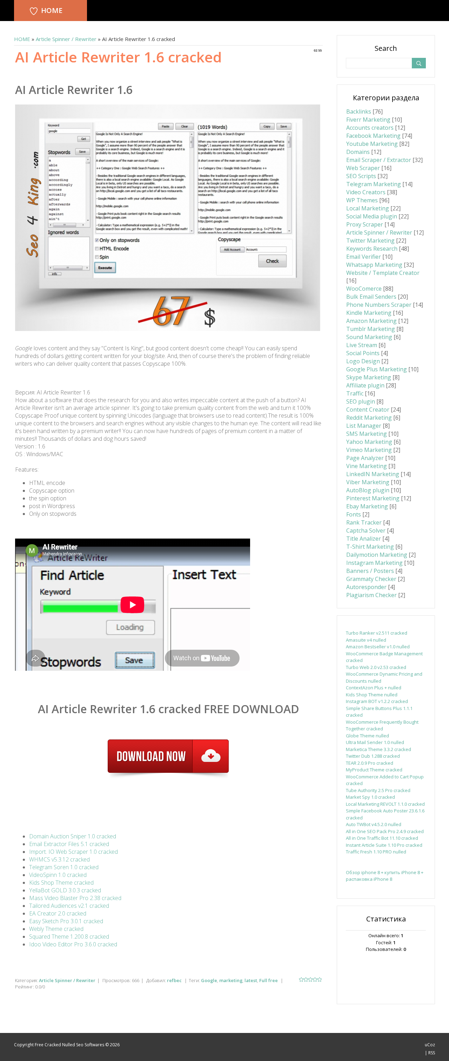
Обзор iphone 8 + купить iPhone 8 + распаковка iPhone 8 (384, 876)
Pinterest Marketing (373, 498)
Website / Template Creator (383, 273)
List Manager (363, 426)
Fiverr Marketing (368, 119)
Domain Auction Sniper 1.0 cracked (72, 836)
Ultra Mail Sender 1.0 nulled (375, 742)
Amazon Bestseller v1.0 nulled (378, 646)
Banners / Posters (370, 571)
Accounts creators (370, 127)
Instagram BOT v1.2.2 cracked (377, 701)
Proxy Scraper (364, 224)
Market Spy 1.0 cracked (370, 797)
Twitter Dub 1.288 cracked (373, 756)
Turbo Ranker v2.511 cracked (376, 633)
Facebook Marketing (373, 136)
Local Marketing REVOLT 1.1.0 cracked (385, 804)
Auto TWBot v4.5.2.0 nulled (373, 824)
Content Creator (367, 409)
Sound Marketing (369, 337)
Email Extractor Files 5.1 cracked (69, 844)
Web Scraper (363, 168)
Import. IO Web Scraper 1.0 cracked (73, 852)
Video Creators (366, 192)
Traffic (354, 393)
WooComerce (364, 288)
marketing (230, 980)
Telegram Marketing (373, 184)
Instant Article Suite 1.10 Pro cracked (384, 845)
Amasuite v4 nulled (366, 640)
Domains (358, 152)
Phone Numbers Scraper (378, 305)
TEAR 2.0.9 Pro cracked (369, 763)
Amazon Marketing (371, 321)
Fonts (353, 514)
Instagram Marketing (374, 563)
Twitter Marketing (370, 240)
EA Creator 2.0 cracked (57, 913)
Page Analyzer (365, 458)
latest (250, 980)
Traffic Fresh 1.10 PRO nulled (376, 852)
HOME (51, 10)
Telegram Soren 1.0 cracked (64, 867)
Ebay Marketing (367, 506)
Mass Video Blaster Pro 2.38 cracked (75, 898)
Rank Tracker (364, 522)
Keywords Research (371, 248)
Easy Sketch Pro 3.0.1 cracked (66, 921)
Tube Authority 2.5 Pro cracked (378, 790)
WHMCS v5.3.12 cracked (59, 859)
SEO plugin (360, 401)
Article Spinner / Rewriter (66, 38)
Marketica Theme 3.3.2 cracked (378, 749)
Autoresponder (366, 587)
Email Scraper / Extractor (378, 160)
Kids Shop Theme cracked (61, 882)
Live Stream (361, 345)
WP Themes (362, 200)
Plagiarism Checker (371, 595)
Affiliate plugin (365, 385)
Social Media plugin (371, 216)
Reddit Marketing (369, 417)
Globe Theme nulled (367, 735)
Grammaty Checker (371, 579)
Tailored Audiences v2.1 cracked (69, 906)
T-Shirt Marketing (370, 546)
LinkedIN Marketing (372, 474)
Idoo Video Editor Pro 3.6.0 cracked (73, 944)
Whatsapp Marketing (374, 265)
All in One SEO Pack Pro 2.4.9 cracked (385, 831)
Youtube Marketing (372, 144)
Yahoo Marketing (369, 442)
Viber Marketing (367, 482)
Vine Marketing (366, 466)
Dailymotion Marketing (376, 555)
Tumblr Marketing (370, 329)
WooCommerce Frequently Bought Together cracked (382, 725)
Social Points (363, 353)
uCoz (430, 1045)
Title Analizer (363, 538)
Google (209, 980)
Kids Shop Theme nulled (371, 694)
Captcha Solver (366, 530)
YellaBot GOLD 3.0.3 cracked (65, 890)
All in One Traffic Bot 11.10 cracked (382, 838)
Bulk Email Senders (371, 296)
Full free (268, 980)
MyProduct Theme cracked (374, 769)
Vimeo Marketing (369, 450)
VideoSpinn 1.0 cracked (58, 875)
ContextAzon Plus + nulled (373, 687)
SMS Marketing (366, 434)
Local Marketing (367, 208)
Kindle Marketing (368, 313)
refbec (174, 980)
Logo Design (363, 361)
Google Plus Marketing (376, 369)
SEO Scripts (361, 176)
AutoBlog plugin (367, 490)
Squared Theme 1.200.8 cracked (69, 936)
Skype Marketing (368, 377)
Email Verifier (363, 257)
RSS (431, 1053)
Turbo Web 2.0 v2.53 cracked (376, 667)
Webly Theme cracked (56, 929)
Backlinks (358, 111)
